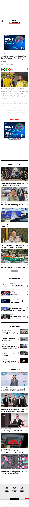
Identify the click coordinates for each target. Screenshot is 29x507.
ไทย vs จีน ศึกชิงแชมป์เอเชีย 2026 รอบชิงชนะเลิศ (17, 293)
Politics (3, 182)
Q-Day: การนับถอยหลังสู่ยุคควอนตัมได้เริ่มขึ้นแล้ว (17, 301)
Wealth (14, 487)
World (3, 344)
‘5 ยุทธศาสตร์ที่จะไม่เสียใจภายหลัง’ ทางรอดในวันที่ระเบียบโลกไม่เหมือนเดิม (9, 347)
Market (9, 449)
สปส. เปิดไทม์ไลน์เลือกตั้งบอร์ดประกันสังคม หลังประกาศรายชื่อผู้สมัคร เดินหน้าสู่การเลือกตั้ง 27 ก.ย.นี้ (9, 362)
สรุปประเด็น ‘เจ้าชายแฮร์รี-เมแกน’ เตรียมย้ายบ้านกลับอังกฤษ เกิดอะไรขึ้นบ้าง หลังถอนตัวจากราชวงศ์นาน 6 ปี (9, 354)
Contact (22, 491)
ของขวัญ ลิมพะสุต (14, 299)
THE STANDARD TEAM (8, 64)
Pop (22, 487)
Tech (9, 330)
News (7, 487)
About (14, 491)
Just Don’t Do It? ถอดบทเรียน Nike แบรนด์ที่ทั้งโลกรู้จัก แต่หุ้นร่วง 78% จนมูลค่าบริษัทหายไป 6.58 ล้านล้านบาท (13, 451)
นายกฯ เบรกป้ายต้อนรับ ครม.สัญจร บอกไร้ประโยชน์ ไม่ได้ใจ (11, 225)
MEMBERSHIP (14, 499)
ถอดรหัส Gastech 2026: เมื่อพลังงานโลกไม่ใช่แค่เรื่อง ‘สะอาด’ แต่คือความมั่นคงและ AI (13, 431)
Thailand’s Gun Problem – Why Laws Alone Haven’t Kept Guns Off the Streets (9, 339)
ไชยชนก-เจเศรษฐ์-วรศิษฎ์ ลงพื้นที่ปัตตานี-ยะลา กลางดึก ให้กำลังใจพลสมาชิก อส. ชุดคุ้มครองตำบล (12, 184)
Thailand (3, 53)
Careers (14, 490)
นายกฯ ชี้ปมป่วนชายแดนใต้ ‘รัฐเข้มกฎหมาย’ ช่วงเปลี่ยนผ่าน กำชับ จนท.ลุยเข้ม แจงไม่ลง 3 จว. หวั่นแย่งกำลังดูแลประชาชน (13, 246)
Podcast (7, 488)
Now (22, 488)
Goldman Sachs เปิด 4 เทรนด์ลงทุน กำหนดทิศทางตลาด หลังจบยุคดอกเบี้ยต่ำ (12, 472)
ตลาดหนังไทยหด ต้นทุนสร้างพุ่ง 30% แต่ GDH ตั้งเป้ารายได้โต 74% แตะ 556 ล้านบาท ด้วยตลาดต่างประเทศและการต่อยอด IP (13, 389)
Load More (14, 476)
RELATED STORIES (14, 164)
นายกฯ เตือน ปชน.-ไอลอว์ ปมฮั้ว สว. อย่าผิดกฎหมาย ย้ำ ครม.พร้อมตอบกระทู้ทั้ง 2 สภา (12, 205)
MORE (14, 271)
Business (3, 387)
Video (14, 488)
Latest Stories (14, 369)
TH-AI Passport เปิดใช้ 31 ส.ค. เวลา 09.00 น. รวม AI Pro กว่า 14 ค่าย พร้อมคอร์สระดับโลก (17, 286)
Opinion (7, 490)
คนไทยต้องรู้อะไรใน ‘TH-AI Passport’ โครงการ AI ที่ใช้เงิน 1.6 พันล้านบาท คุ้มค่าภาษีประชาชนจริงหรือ (9, 332)
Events (22, 490)
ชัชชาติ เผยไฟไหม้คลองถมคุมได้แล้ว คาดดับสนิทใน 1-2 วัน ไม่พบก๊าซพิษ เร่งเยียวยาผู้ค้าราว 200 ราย (18, 317)
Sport (12, 291)
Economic (4, 330)
